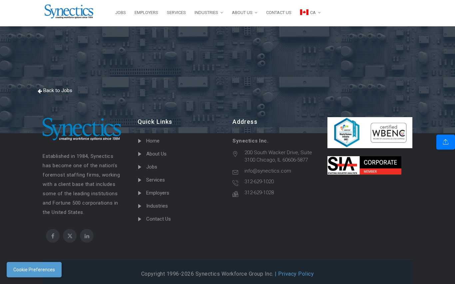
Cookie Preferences (34, 269)
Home (153, 141)
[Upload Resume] (445, 142)
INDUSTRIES (206, 12)
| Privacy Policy (293, 274)
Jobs (151, 167)
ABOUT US (242, 12)
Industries (157, 206)
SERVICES (176, 12)
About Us (156, 154)
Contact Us (158, 219)
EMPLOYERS (146, 12)
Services (155, 180)
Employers (157, 193)
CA (313, 12)
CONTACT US (278, 12)
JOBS (120, 12)
